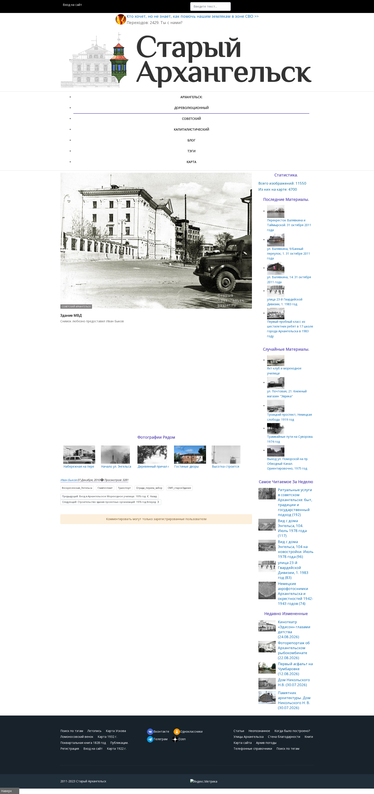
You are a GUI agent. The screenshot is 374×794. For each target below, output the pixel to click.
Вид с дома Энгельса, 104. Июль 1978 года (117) (292, 528)
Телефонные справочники (253, 748)
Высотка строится (225, 466)
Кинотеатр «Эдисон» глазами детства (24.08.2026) (294, 629)
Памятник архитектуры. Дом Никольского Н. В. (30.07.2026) (294, 700)
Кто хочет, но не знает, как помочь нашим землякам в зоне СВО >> (193, 16)
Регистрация (69, 748)
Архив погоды (266, 743)
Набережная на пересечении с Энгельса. (93, 466)
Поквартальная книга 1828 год (83, 743)
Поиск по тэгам (71, 731)
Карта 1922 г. (116, 748)
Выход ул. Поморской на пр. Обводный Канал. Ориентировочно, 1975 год (287, 464)
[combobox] (210, 6)
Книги (309, 737)
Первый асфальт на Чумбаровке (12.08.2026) (295, 668)
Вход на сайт (72, 5)
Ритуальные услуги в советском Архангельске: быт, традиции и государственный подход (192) (295, 502)
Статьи (239, 731)
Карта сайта (243, 743)
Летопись (94, 731)
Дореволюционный (191, 108)
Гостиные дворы (186, 466)
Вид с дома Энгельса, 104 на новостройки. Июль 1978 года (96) (295, 549)
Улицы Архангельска (249, 737)
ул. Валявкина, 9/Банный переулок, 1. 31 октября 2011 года (288, 253)
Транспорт (124, 487)
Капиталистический (191, 129)
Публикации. (119, 743)
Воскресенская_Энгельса (77, 487)
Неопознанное (259, 731)
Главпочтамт (105, 487)
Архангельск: (191, 97)
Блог (191, 140)
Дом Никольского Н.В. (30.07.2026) (294, 682)
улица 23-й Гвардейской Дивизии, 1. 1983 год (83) (293, 570)
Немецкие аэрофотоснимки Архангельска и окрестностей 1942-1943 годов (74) (295, 593)
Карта (191, 162)
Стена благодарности (284, 737)
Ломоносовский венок (76, 737)
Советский (191, 119)
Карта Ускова (116, 731)
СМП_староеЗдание (179, 487)
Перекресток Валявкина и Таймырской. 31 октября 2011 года (289, 225)
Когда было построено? (292, 731)
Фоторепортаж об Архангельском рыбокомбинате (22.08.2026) (294, 650)
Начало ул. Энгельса (116, 466)
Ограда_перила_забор (149, 487)
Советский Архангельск (76, 306)
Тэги (191, 151)
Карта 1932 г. (107, 737)
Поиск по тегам (287, 748)
